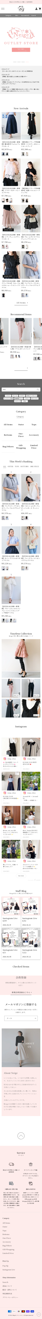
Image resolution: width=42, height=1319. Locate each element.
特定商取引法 (7, 1293)
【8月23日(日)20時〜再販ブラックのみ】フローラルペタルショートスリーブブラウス (11, 284)
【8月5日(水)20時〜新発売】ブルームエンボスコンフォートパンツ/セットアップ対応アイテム (11, 609)
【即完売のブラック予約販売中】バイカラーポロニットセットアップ (30, 144)
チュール (15, 396)
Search (5, 1282)
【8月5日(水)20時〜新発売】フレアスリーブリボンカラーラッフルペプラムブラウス (30, 284)
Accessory (7, 1242)
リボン (27, 398)
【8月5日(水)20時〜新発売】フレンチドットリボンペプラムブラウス (30, 558)
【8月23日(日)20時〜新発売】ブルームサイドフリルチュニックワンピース (30, 237)
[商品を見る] (11, 688)
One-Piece (7, 1238)
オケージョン (34, 398)
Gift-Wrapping (8, 1249)
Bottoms (6, 1234)
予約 (24, 401)
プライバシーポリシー (10, 1297)
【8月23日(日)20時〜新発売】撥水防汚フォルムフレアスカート (11, 144)
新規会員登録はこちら (21, 992)
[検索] (38, 390)
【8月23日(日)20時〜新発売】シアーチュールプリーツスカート (11, 237)
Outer (5, 1227)
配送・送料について (10, 1290)
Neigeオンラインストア (18, 1315)
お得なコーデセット (31, 396)
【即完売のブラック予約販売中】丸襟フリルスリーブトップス (30, 190)
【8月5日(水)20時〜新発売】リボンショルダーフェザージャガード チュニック (30, 507)
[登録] (35, 1018)
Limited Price (8, 1253)
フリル (8, 396)
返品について (7, 1286)
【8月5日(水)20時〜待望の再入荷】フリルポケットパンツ (20, 348)
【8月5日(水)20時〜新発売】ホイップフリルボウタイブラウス (11, 558)
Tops (4, 1230)
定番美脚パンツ (19, 398)
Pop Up (5, 1266)
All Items (21, 302)
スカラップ (17, 401)
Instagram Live (9, 1270)
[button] (3, 9)
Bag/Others (7, 1246)
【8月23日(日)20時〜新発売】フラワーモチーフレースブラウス (11, 190)
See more (21, 876)
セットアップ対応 (8, 398)
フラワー (22, 396)
